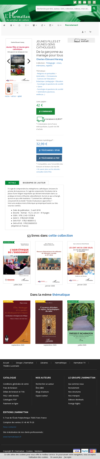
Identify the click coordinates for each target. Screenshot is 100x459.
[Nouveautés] (19, 25)
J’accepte (67, 457)
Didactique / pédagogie (45, 81)
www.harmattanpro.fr (12, 436)
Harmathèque (61, 362)
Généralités (40, 76)
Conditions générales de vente (16, 384)
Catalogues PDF (10, 399)
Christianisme (52, 76)
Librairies (44, 362)
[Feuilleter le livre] (81, 40)
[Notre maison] (43, 25)
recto (7, 96)
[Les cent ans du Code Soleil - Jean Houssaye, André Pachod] (81, 262)
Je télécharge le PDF (49, 158)
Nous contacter (9, 427)
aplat (20, 96)
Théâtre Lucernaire (11, 366)
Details (12, 182)
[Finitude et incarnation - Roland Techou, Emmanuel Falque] (81, 322)
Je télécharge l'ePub (49, 150)
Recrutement (73, 388)
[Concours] (59, 25)
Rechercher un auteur (45, 384)
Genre (40, 86)
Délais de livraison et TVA (13, 391)
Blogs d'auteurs (42, 391)
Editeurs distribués (76, 399)
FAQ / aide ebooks (11, 395)
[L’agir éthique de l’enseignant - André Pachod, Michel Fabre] (16, 262)
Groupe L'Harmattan (24, 362)
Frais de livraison (10, 388)
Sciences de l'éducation (46, 79)
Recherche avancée (88, 13)
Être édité (40, 388)
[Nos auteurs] (34, 25)
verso (13, 96)
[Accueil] (5, 25)
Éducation (59, 81)
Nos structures (74, 391)
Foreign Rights (74, 403)
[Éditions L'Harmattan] (17, 14)
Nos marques (74, 395)
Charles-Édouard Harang (49, 59)
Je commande (45, 111)
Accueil (6, 362)
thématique (61, 295)
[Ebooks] (26, 25)
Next (28, 59)
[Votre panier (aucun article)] (90, 31)
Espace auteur (42, 395)
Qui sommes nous (76, 384)
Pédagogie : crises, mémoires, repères (49, 64)
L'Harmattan (19, 451)
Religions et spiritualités (46, 73)
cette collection (60, 235)
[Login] (83, 31)
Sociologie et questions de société (50, 84)
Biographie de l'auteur (34, 182)
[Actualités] (51, 25)
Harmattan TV (79, 362)
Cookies (29, 451)
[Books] (12, 25)
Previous (9, 59)
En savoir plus (56, 457)
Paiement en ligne (10, 403)
